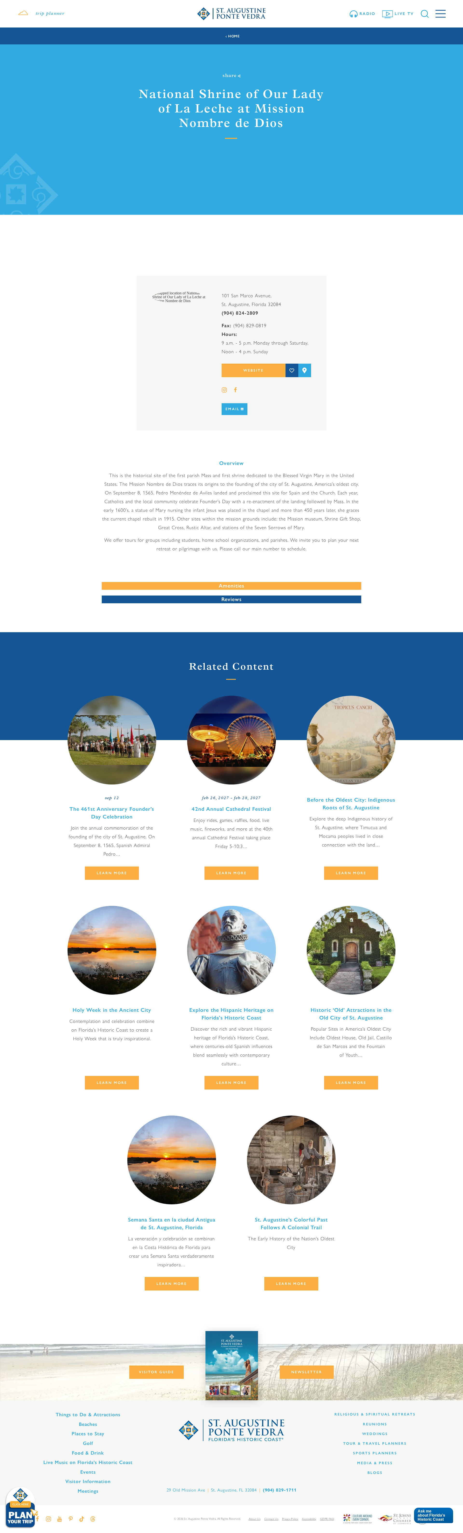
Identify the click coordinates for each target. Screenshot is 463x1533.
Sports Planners (375, 1453)
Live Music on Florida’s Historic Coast (88, 1462)
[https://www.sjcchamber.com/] (394, 1518)
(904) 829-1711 (280, 1490)
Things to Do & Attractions (88, 1414)
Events (88, 1472)
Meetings (88, 1491)
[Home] (231, 13)
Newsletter (306, 1372)
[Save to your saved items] (292, 370)
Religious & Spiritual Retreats (375, 1414)
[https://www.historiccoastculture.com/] (357, 1518)
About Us (254, 1519)
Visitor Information (88, 1481)
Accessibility (309, 1519)
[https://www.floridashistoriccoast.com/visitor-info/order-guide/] (231, 1365)
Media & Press (375, 1463)
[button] (433, 1515)
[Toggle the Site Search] (425, 14)
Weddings (375, 1434)
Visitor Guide (156, 1372)
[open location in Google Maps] (179, 297)
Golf (88, 1443)
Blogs (375, 1473)
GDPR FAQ (327, 1519)
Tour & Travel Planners (375, 1443)
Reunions (375, 1424)
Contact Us (271, 1519)
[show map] (304, 370)
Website (253, 370)
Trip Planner (50, 14)
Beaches (88, 1424)
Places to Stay (88, 1433)
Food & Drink (88, 1453)
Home (234, 36)
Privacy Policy (290, 1519)
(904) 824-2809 (240, 313)
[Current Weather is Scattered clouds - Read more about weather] (23, 14)
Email (232, 409)
